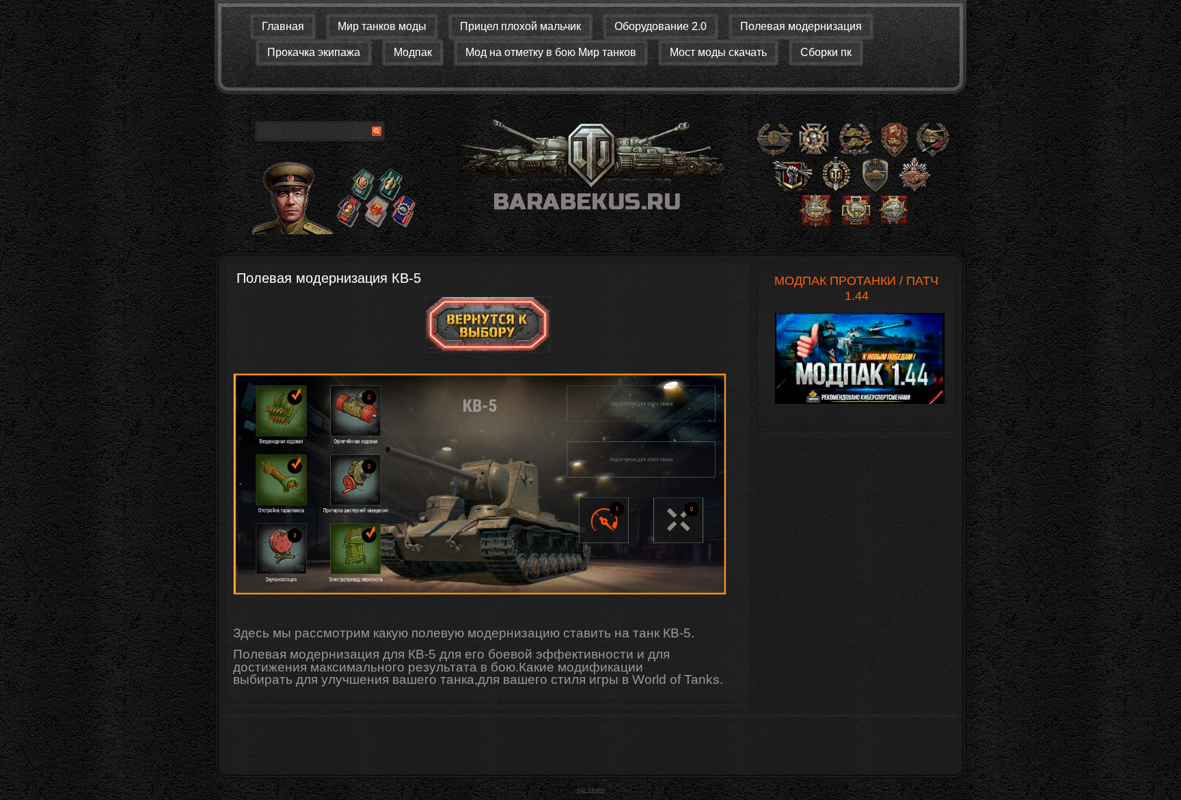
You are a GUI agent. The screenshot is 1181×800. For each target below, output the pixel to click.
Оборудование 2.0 (660, 26)
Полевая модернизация (801, 26)
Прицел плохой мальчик (520, 26)
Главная (283, 26)
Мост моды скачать (718, 52)
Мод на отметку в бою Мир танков (550, 52)
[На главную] (590, 170)
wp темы (591, 789)
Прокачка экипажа (313, 52)
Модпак (413, 52)
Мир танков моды (382, 26)
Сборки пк (826, 52)
